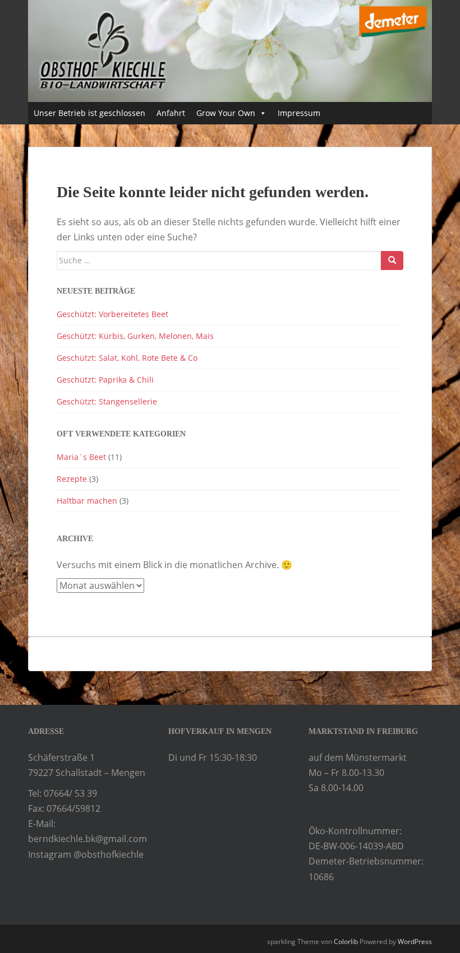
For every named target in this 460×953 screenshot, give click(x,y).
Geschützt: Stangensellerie (107, 401)
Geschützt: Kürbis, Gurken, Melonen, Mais (135, 336)
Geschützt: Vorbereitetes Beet (112, 314)
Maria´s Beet (81, 457)
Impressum (299, 113)
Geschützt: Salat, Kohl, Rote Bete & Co (127, 357)
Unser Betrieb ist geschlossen (89, 113)
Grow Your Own (225, 113)
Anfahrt (171, 113)
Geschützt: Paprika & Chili (105, 379)
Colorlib (346, 941)
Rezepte (72, 478)
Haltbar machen (87, 500)
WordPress (415, 941)
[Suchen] (392, 260)
